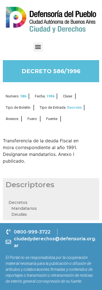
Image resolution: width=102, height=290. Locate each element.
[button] (38, 47)
